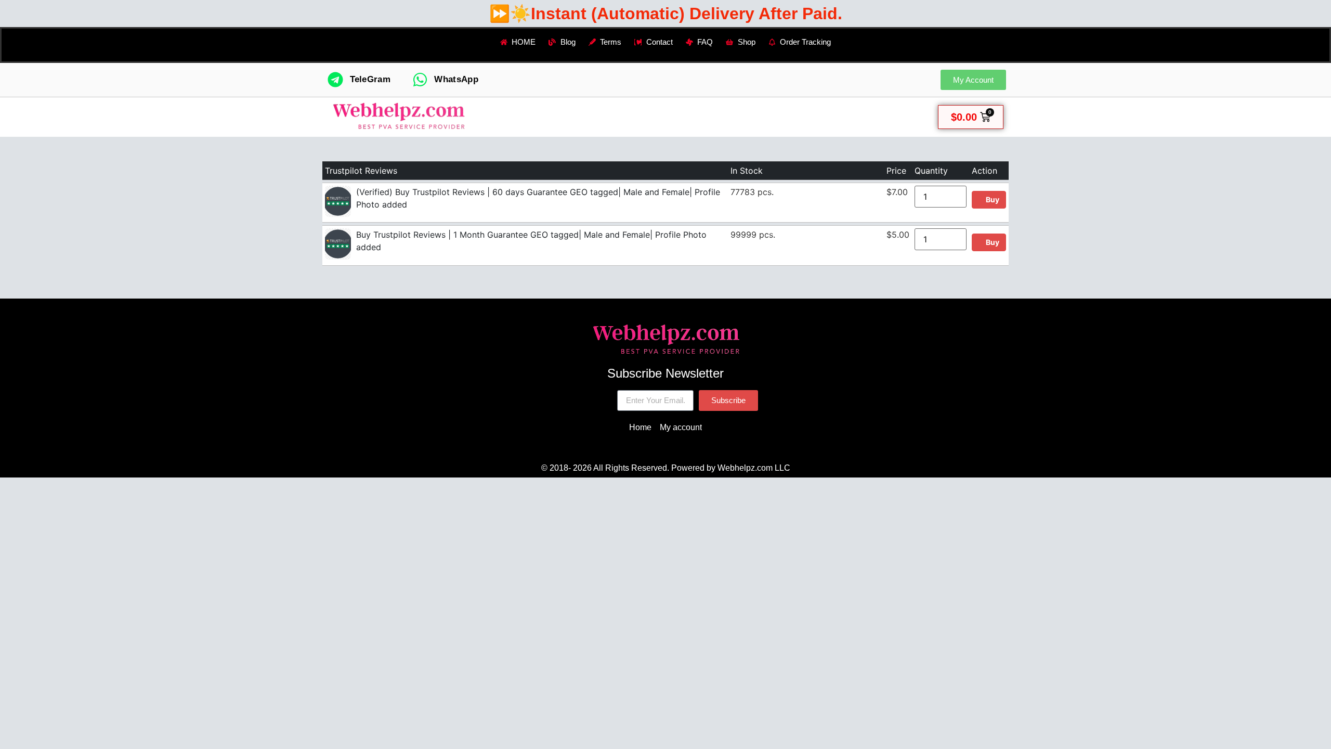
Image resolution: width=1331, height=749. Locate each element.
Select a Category (580, 116)
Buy (991, 199)
